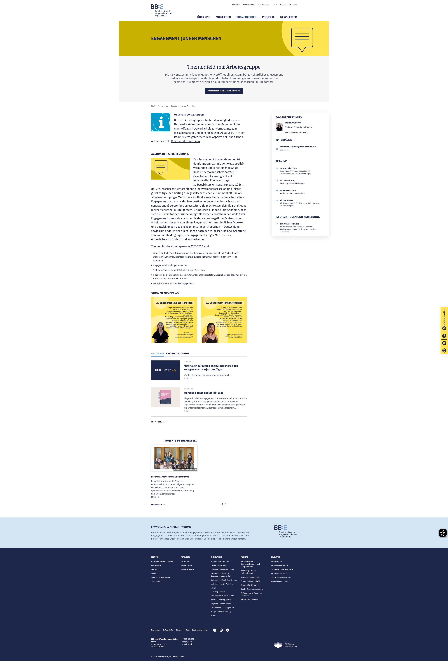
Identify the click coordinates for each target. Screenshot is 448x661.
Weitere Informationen (185, 141)
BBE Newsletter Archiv (279, 573)
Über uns (203, 17)
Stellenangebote (157, 581)
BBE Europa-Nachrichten (280, 566)
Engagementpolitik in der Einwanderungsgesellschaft (221, 574)
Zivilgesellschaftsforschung (221, 612)
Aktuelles (236, 4)
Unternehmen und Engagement (222, 608)
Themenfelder (246, 17)
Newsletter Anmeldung (279, 581)
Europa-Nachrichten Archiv (281, 577)
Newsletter (288, 17)
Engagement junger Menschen (222, 584)
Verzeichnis (185, 562)
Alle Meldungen (157, 422)
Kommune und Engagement (221, 600)
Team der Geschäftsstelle (160, 577)
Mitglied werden (187, 566)
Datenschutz (168, 630)
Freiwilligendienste (218, 592)
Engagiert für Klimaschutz (250, 585)
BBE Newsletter (276, 562)
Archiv (213, 616)
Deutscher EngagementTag (250, 577)
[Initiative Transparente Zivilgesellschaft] (285, 645)
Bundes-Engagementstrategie (252, 589)
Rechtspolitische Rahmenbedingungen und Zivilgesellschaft (250, 564)
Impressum (155, 630)
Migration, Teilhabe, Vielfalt (221, 604)
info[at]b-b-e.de (188, 642)
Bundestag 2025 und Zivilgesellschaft (248, 572)
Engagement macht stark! (250, 581)
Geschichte (155, 569)
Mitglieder (223, 17)
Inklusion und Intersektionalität (222, 596)
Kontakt (283, 4)
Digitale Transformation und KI (222, 569)
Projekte (268, 17)
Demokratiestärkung (218, 566)
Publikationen (263, 4)
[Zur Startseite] (161, 10)
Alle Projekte (156, 504)
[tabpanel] (174, 321)
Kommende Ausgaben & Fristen (282, 569)
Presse (274, 4)
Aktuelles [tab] (157, 353)
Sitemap (179, 630)
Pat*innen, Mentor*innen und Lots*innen (170, 477)
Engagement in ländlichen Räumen (224, 580)
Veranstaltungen (248, 4)
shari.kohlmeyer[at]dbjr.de (296, 132)
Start (153, 106)
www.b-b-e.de (187, 644)
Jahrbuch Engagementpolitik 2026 (203, 392)
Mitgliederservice (187, 569)
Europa (213, 588)
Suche (294, 4)
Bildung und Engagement (220, 562)
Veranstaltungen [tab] (177, 353)
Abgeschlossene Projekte (250, 600)
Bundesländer (156, 566)
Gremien (154, 573)
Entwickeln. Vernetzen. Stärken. (162, 562)
